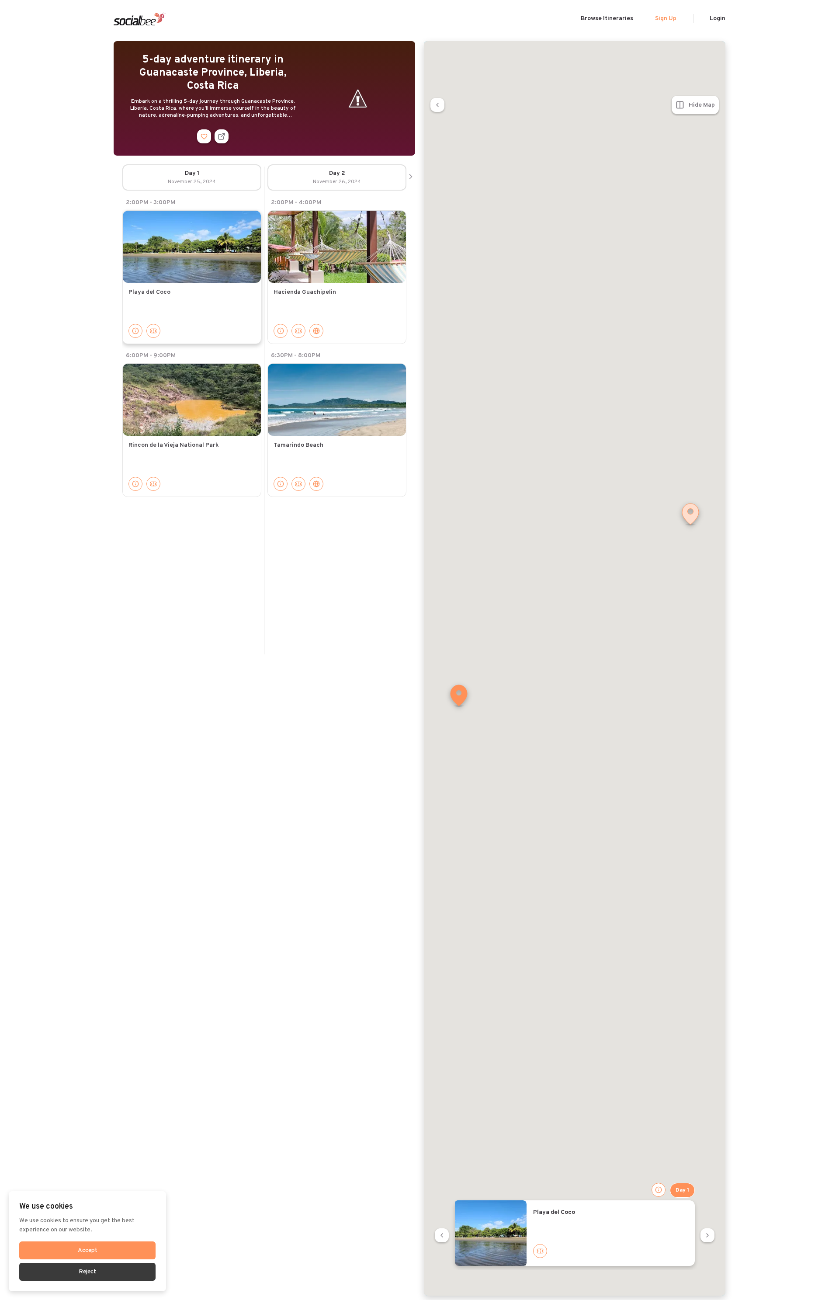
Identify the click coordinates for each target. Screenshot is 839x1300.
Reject (87, 1272)
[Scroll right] (410, 177)
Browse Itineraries (607, 18)
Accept (87, 1250)
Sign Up (665, 18)
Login (717, 18)
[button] (459, 696)
